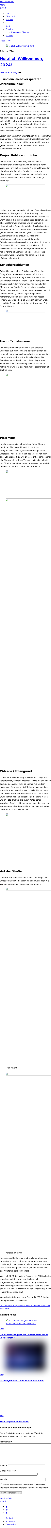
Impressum (11, 1521)
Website (3, 1479)
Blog (8, 26)
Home (8, 13)
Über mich (10, 16)
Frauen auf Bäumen (20, 32)
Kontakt (9, 35)
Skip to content (7, 1)
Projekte (9, 29)
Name (3, 1465)
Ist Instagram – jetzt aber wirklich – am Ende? (22, 1380)
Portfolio (9, 19)
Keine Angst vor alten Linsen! (14, 1421)
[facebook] (7, 1506)
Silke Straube (6, 72)
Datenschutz (11, 1524)
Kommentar (6, 1441)
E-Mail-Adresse (8, 1471)
